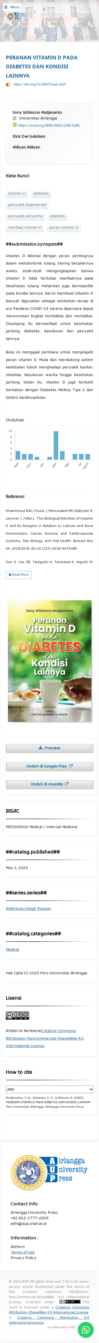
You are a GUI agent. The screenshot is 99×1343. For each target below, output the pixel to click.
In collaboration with (62, 1327)
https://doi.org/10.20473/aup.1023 (40, 85)
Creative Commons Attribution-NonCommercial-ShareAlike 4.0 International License (45, 1039)
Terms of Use (23, 1252)
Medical (12, 949)
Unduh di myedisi (47, 784)
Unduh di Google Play (47, 766)
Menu (15, 7)
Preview (52, 748)
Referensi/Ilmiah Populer (28, 909)
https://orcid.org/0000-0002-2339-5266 (48, 125)
